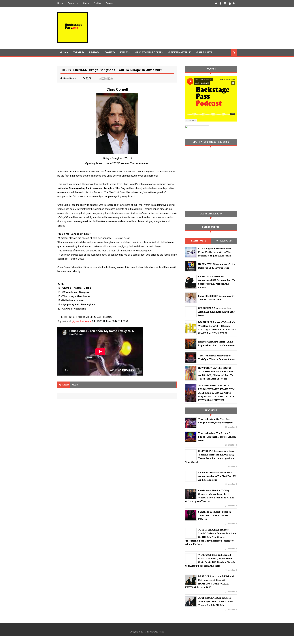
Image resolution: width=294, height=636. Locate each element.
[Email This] (100, 78)
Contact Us (73, 3)
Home (60, 3)
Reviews (93, 52)
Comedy (109, 52)
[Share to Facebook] (108, 78)
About (86, 3)
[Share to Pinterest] (111, 78)
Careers (109, 3)
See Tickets (205, 52)
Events (124, 52)
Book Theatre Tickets (150, 52)
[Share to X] (105, 78)
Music (63, 52)
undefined (232, 427)
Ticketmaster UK (180, 52)
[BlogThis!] (103, 78)
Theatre (78, 52)
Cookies (97, 3)
